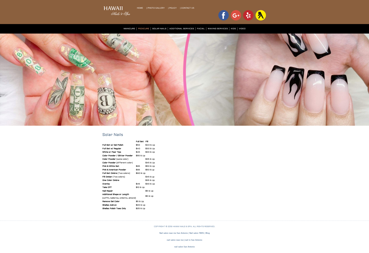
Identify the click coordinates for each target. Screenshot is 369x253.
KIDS (233, 29)
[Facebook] (223, 15)
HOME (140, 8)
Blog (208, 233)
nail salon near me (175, 240)
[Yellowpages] (261, 15)
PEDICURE (143, 29)
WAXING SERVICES (218, 29)
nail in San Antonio (193, 240)
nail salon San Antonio (184, 247)
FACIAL (201, 29)
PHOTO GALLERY (156, 8)
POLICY (173, 8)
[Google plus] (236, 15)
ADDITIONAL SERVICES (181, 29)
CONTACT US (187, 8)
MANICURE (129, 29)
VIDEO (242, 29)
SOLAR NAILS (159, 29)
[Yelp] (248, 15)
